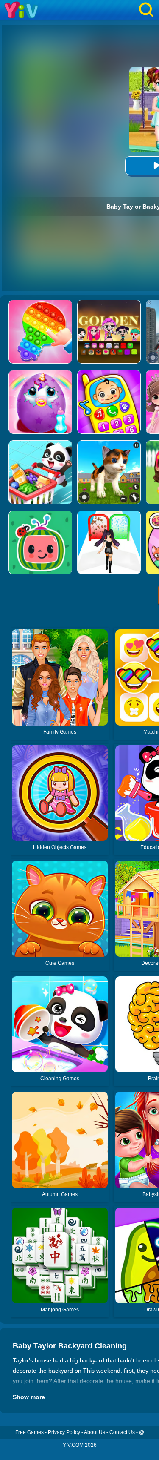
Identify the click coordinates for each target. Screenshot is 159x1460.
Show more (29, 1397)
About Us (94, 1432)
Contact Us (122, 1432)
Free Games (29, 1432)
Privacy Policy (64, 1432)
